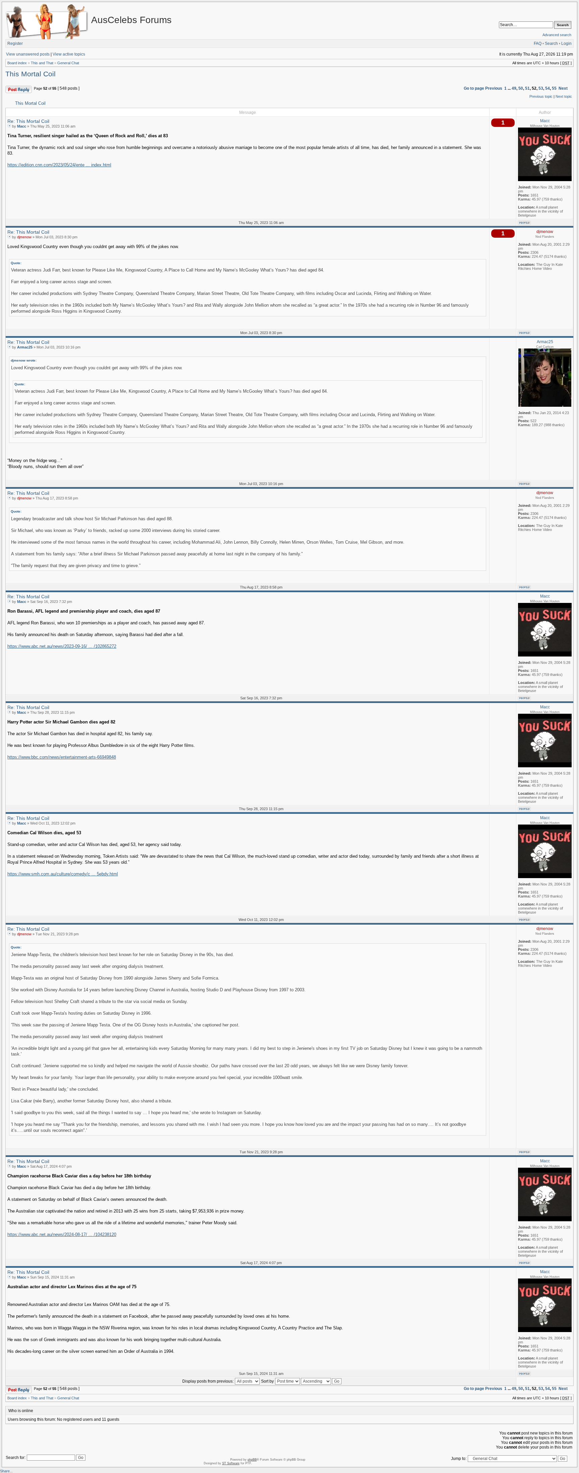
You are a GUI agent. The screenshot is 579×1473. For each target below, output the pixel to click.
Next (563, 88)
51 (527, 88)
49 (514, 88)
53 (540, 88)
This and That (42, 63)
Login (566, 43)
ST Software (231, 1463)
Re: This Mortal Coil (28, 121)
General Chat (68, 63)
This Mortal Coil (30, 74)
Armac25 (25, 347)
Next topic (564, 96)
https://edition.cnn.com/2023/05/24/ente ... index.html (59, 165)
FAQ (537, 43)
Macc (21, 126)
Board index (17, 63)
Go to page (474, 88)
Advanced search (556, 35)
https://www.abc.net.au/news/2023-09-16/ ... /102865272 (61, 646)
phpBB (252, 1459)
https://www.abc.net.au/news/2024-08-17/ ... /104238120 (61, 1234)
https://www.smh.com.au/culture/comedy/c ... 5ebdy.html (62, 874)
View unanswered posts (28, 54)
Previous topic (541, 96)
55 (554, 88)
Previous (493, 88)
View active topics (69, 54)
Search (551, 43)
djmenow (24, 237)
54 (547, 88)
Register (15, 43)
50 (520, 88)
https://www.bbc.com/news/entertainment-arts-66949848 (61, 757)
